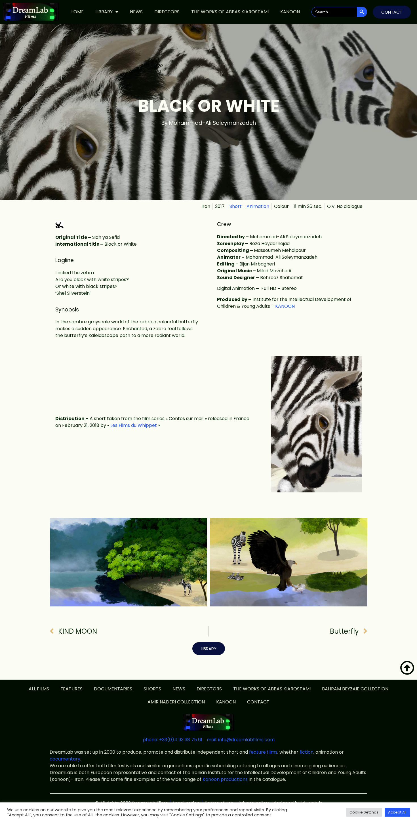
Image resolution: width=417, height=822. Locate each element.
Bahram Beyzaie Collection (355, 689)
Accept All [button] (397, 812)
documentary (65, 759)
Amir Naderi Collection (176, 702)
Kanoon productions (225, 779)
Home (77, 12)
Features (71, 689)
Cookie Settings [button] (363, 812)
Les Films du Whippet (133, 425)
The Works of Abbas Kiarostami (230, 12)
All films (39, 689)
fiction (306, 752)
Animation (258, 206)
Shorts (152, 689)
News (136, 12)
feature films (263, 752)
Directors (167, 12)
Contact (258, 702)
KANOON (290, 12)
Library (104, 12)
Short (235, 206)
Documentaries (113, 689)
